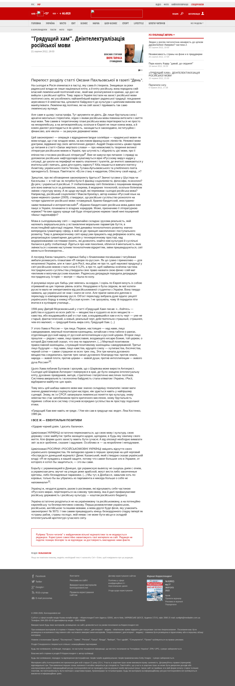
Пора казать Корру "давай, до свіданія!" (171, 63)
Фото (61, 29)
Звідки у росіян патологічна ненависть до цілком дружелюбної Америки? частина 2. (176, 43)
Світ (73, 23)
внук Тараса (114, 58)
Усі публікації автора (160, 34)
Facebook (41, 576)
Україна (50, 23)
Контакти (74, 576)
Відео (70, 29)
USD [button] (54, 13)
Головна (36, 23)
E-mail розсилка (44, 598)
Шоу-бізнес (110, 23)
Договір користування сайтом (122, 576)
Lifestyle (139, 23)
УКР (39, 4)
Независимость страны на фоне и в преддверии (175, 54)
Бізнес (84, 23)
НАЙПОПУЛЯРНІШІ (179, 4)
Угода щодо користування (120, 590)
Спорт (125, 23)
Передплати (170, 604)
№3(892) (169, 581)
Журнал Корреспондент (159, 576)
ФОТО (166, 4)
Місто (63, 23)
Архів (167, 595)
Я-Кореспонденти (39, 29)
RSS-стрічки (42, 592)
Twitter (39, 581)
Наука (96, 23)
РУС (33, 4)
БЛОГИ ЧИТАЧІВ (157, 23)
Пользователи (44, 553)
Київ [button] (33, 13)
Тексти (53, 29)
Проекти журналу (173, 598)
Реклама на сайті (79, 580)
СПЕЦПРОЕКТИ (197, 4)
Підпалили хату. (158, 85)
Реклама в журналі (174, 601)
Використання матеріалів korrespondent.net (83, 586)
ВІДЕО (158, 4)
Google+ (40, 587)
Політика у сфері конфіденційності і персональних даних (118, 583)
